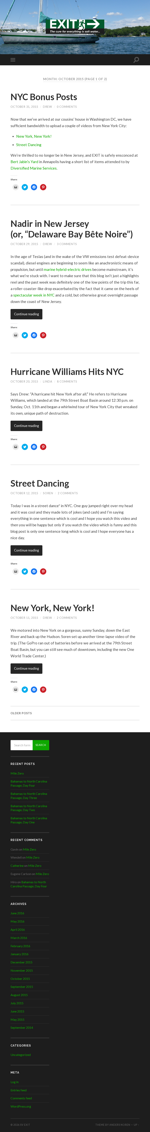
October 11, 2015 (24, 617)
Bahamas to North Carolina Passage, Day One (29, 820)
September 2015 (22, 986)
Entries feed (19, 1090)
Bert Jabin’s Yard (24, 161)
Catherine (17, 865)
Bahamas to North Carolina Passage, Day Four (29, 783)
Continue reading (26, 314)
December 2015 (21, 962)
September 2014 (22, 1027)
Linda (47, 381)
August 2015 (19, 995)
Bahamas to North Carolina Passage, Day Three (29, 796)
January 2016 (20, 954)
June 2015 (17, 1011)
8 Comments (67, 381)
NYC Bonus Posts (44, 97)
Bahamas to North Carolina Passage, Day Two (29, 808)
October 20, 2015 (24, 381)
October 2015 (20, 978)
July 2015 (17, 1003)
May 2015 (17, 1019)
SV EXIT (25, 1124)
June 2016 (17, 913)
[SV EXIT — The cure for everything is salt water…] (75, 27)
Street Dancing (28, 144)
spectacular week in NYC (33, 295)
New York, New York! (34, 136)
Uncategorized (21, 1055)
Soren (48, 493)
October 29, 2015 (24, 244)
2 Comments (68, 493)
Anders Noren (119, 1124)
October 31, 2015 (24, 106)
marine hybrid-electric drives (68, 269)
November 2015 (22, 970)
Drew (47, 106)
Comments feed (21, 1098)
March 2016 (19, 938)
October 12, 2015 (24, 493)
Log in (15, 1082)
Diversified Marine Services (34, 168)
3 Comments (67, 244)
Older (21, 713)
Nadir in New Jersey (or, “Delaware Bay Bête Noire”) (72, 228)
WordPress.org (21, 1106)
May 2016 (17, 921)
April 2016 (18, 929)
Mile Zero (17, 773)
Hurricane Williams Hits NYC (67, 371)
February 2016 (20, 946)
